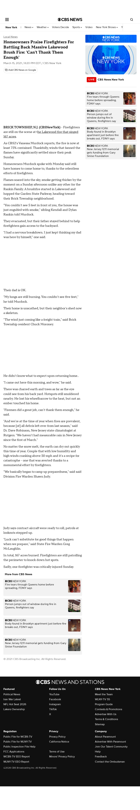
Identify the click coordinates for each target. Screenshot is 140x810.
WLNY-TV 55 (102, 699)
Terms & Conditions (106, 719)
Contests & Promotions (108, 709)
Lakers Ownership (14, 709)
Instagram (55, 704)
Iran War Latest (12, 699)
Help (98, 751)
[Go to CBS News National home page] (70, 19)
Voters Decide (60, 27)
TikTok (53, 709)
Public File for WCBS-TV (17, 736)
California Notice (59, 741)
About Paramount (105, 736)
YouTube (54, 694)
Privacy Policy (57, 736)
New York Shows (106, 27)
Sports (76, 27)
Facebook (55, 699)
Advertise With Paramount (110, 741)
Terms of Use (57, 751)
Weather (42, 27)
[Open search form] (131, 19)
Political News (11, 694)
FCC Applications (13, 751)
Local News (10, 36)
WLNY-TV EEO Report (16, 761)
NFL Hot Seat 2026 (14, 704)
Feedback (101, 756)
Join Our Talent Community (111, 746)
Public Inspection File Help (19, 746)
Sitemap (100, 724)
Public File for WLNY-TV (17, 741)
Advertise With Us (105, 714)
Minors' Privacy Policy (62, 756)
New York (11, 27)
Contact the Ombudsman (110, 761)
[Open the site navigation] (26, 19)
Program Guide (104, 704)
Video (89, 27)
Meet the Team (104, 694)
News (28, 27)
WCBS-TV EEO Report (16, 756)
